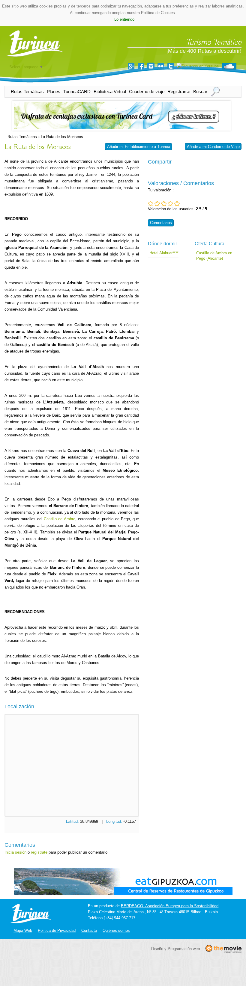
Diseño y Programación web (175, 948)
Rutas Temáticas (27, 91)
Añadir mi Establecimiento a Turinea (138, 146)
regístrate (39, 852)
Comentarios (161, 222)
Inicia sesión (15, 852)
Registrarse (178, 91)
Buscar (200, 91)
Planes (53, 91)
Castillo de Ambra (59, 519)
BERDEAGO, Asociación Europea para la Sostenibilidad (169, 906)
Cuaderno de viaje (146, 91)
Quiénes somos (116, 930)
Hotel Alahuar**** (163, 253)
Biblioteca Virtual (110, 91)
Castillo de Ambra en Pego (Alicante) (214, 256)
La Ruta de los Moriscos (62, 136)
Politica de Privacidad (57, 930)
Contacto (89, 930)
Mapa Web (23, 930)
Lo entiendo (124, 19)
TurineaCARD (77, 91)
